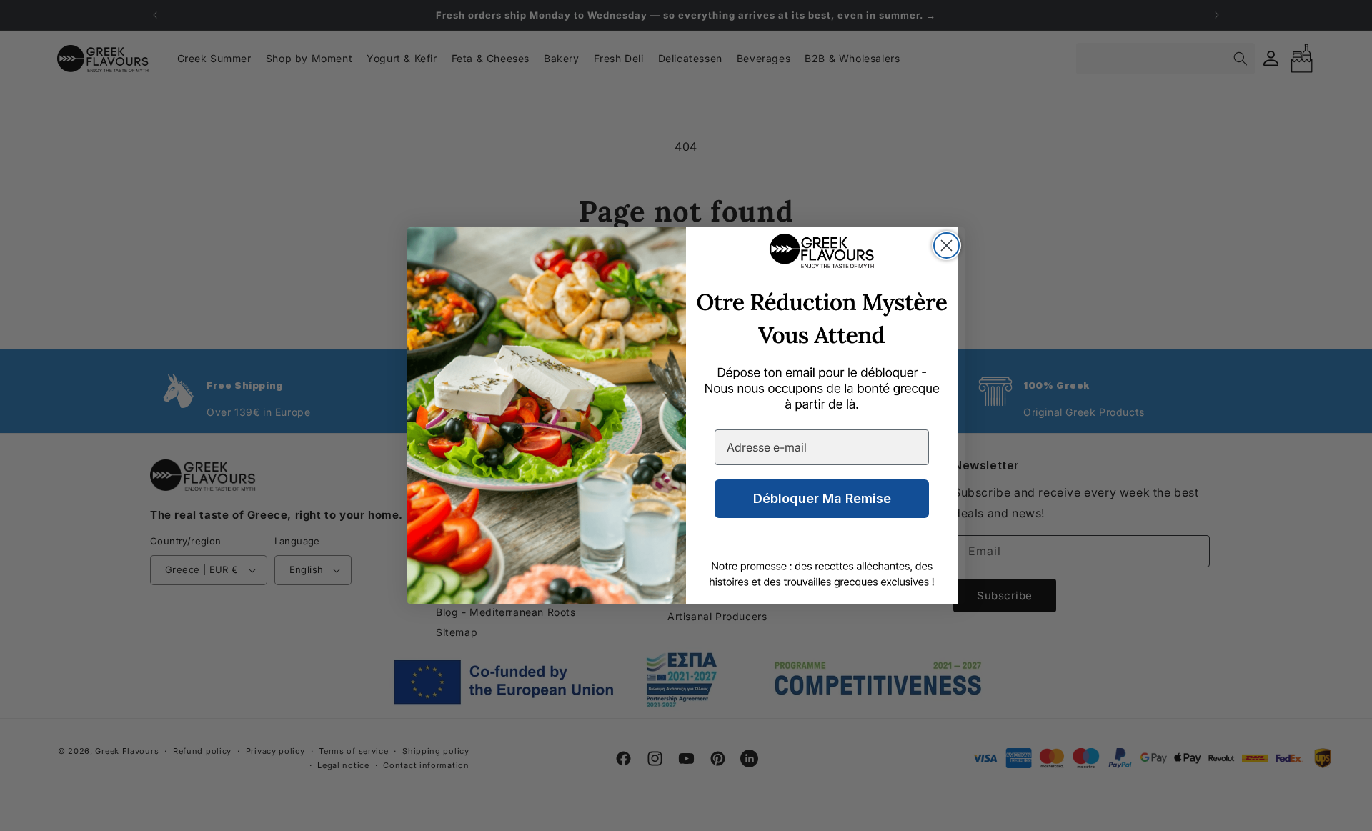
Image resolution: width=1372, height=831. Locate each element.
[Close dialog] (946, 245)
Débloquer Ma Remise (822, 498)
